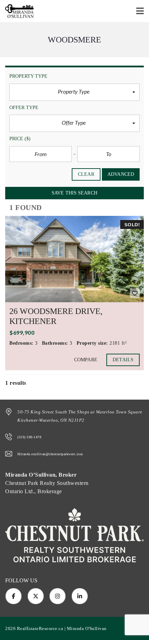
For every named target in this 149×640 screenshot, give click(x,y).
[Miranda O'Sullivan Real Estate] (17, 11)
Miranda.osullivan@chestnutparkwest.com (50, 454)
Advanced (120, 174)
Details (123, 359)
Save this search (74, 192)
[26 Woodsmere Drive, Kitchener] (74, 259)
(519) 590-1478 (29, 437)
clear (86, 174)
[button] (74, 92)
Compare (85, 359)
